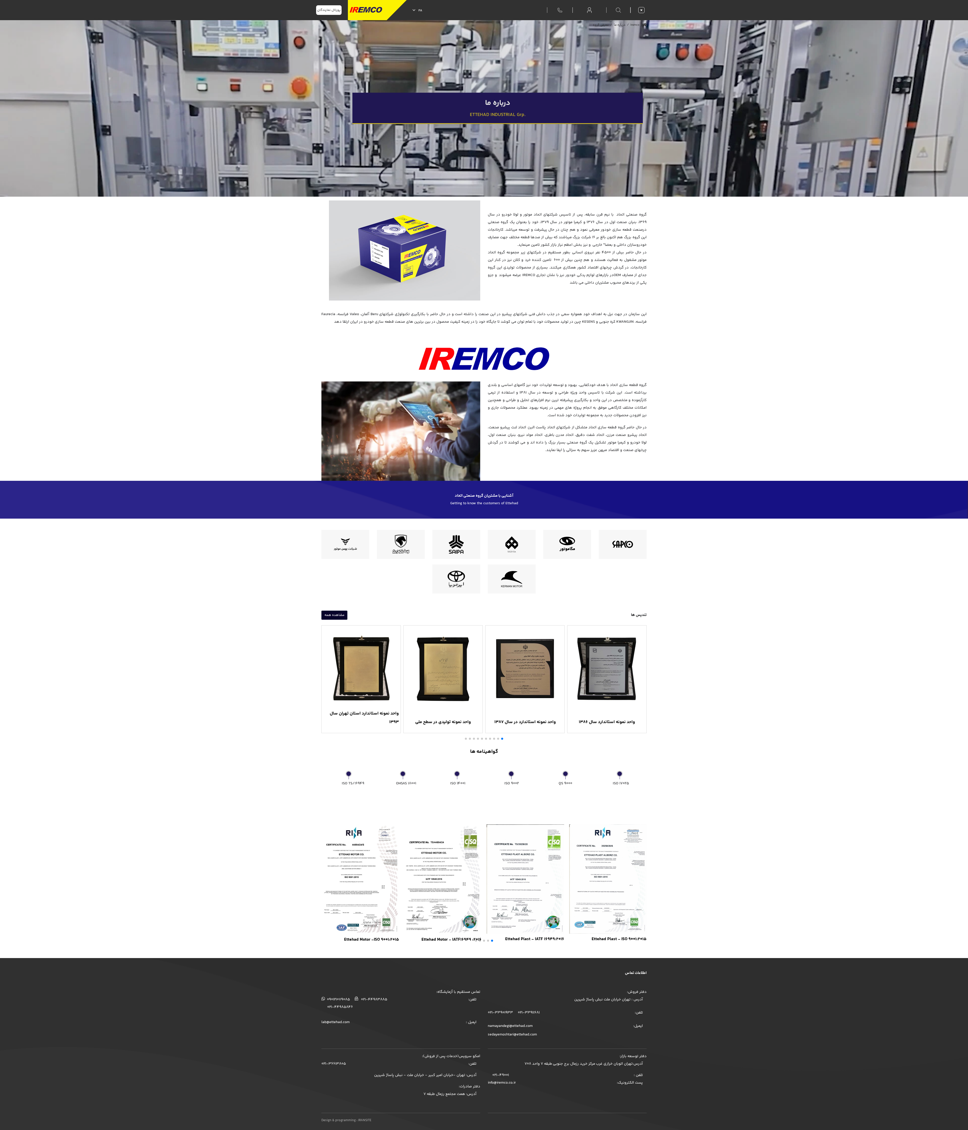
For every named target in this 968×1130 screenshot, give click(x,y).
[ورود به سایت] (589, 10)
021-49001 (500, 1075)
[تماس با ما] (560, 9)
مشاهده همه (334, 615)
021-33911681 (528, 1013)
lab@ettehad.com (335, 1022)
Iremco (635, 25)
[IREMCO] (377, 10)
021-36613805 (333, 1064)
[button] (502, 739)
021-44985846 (340, 1007)
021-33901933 (500, 1013)
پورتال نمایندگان (329, 10)
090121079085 (338, 999)
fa (420, 10)
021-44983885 (373, 999)
